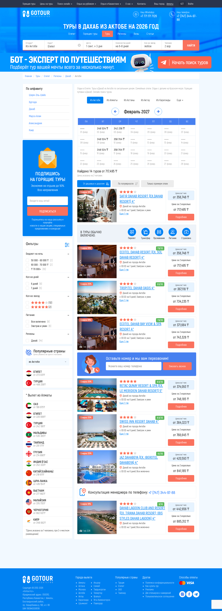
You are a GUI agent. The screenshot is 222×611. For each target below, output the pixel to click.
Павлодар (98, 603)
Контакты (141, 3)
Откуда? (29, 43)
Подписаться (47, 211)
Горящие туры (29, 3)
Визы (136, 33)
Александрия (35, 123)
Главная (28, 76)
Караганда (83, 599)
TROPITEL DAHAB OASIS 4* (137, 288)
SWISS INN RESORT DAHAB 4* (139, 421)
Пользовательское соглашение (159, 596)
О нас (128, 3)
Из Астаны (129, 100)
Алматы (82, 582)
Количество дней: (123, 43)
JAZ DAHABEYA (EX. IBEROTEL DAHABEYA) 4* (139, 460)
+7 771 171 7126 (148, 16)
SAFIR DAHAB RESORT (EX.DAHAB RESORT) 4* (141, 198)
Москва (82, 589)
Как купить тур (152, 585)
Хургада (33, 102)
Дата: (88, 43)
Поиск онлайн (64, 3)
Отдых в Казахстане (110, 3)
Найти (191, 45)
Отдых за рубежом (86, 3)
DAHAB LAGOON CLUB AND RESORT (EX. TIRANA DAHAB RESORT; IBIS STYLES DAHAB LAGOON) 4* (142, 513)
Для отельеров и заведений (158, 592)
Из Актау (145, 100)
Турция (121, 582)
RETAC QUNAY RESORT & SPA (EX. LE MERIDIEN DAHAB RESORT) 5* (141, 388)
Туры (107, 33)
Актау (81, 596)
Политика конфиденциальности (159, 582)
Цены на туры (46, 3)
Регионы (121, 33)
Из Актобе (95, 100)
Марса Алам (35, 116)
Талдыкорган (100, 589)
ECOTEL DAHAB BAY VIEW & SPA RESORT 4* (140, 326)
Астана (82, 585)
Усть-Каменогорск (102, 599)
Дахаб (68, 76)
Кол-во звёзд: (150, 43)
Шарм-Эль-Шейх (37, 95)
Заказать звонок (177, 366)
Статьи (150, 33)
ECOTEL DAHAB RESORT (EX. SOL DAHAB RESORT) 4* (141, 254)
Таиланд (122, 592)
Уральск (97, 596)
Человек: (168, 43)
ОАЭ (120, 589)
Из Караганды (163, 100)
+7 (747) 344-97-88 (162, 492)
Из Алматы (112, 100)
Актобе (82, 592)
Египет (72, 33)
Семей (97, 585)
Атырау (97, 582)
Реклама (149, 589)
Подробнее (181, 217)
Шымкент (83, 603)
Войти (190, 3)
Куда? (50, 43)
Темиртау (98, 592)
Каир (31, 130)
